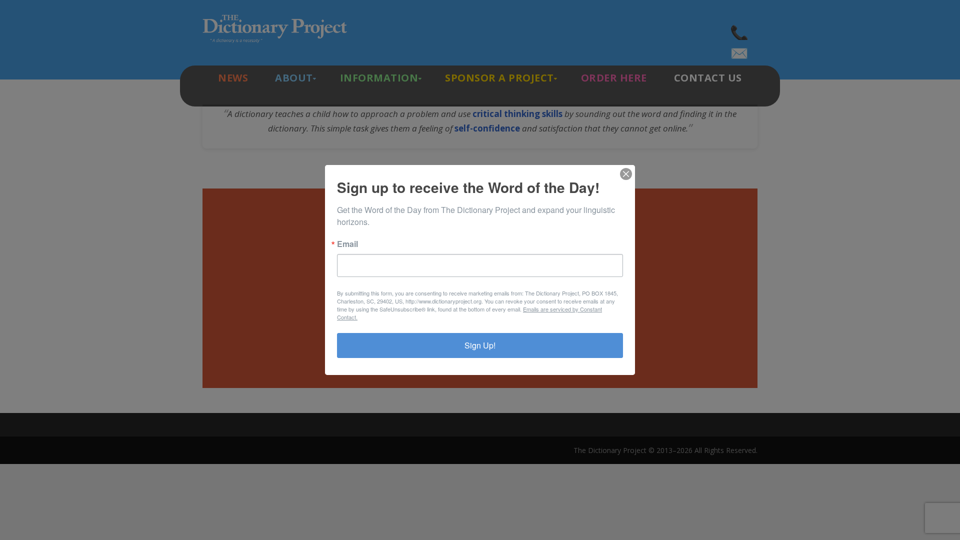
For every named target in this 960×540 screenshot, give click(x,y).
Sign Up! (480, 345)
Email (347, 244)
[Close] (626, 174)
